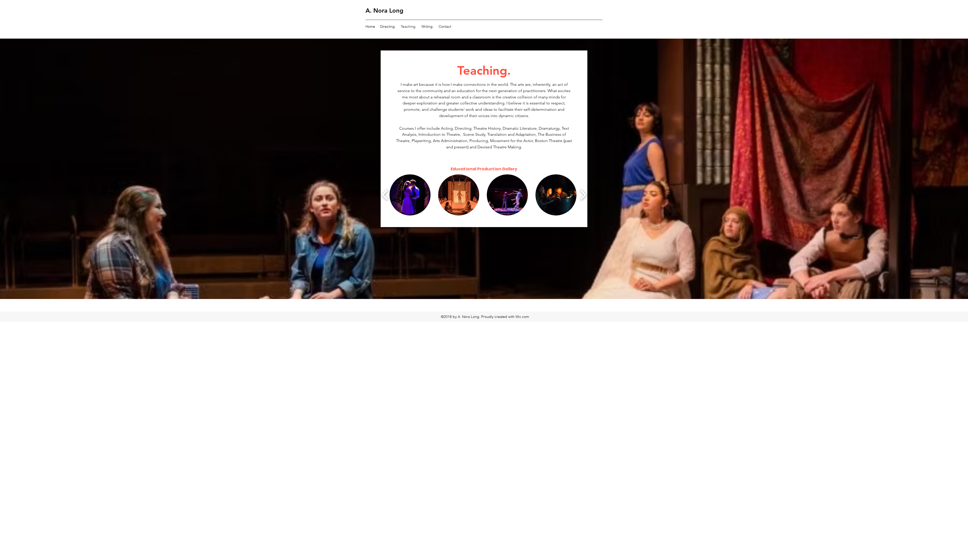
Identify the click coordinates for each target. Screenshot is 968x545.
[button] (410, 194)
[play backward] (385, 194)
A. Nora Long (384, 10)
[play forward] (583, 194)
